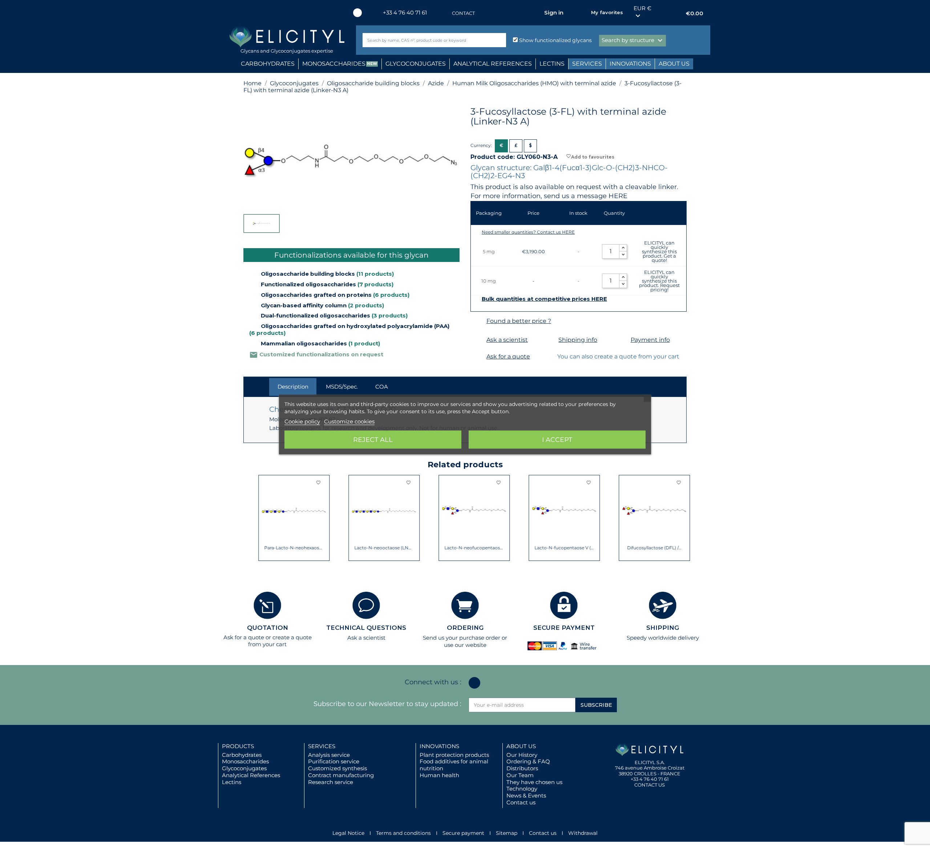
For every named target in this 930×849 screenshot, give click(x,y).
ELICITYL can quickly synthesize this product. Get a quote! (659, 251)
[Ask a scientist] (477, 340)
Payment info (650, 339)
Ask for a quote (508, 356)
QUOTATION (267, 627)
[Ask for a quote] (477, 356)
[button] (249, 518)
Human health (439, 775)
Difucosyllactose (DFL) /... (639, 548)
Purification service (333, 761)
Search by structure (633, 40)
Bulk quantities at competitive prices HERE (544, 299)
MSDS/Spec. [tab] (342, 386)
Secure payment (463, 833)
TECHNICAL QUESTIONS (366, 627)
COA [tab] (381, 386)
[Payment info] (621, 340)
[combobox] (422, 40)
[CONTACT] (444, 13)
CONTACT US (649, 785)
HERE (617, 196)
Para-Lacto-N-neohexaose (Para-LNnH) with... (279, 548)
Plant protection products (454, 754)
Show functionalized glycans (555, 40)
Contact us (520, 802)
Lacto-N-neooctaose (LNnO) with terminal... (369, 548)
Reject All (373, 440)
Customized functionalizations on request (316, 354)
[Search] (499, 40)
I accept (557, 440)
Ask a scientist (507, 339)
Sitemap (506, 833)
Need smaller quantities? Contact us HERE (528, 232)
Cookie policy (302, 421)
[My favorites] (582, 12)
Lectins (231, 782)
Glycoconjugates (244, 768)
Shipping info (577, 339)
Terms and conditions (403, 833)
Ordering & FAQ (528, 761)
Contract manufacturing (341, 775)
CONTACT (463, 13)
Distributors (522, 768)
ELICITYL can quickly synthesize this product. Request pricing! (659, 280)
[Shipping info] (549, 340)
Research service (330, 782)
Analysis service (329, 754)
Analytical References (251, 775)
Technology (521, 788)
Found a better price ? (518, 320)
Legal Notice (348, 833)
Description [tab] (293, 386)
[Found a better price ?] (477, 321)
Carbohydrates (242, 754)
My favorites (607, 12)
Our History (521, 754)
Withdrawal (583, 833)
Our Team (520, 775)
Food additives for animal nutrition (454, 765)
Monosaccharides (245, 761)
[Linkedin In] (357, 12)
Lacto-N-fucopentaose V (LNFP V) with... (549, 548)
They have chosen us (534, 782)
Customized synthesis (337, 768)
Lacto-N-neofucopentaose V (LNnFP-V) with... (459, 548)
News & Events (526, 795)
